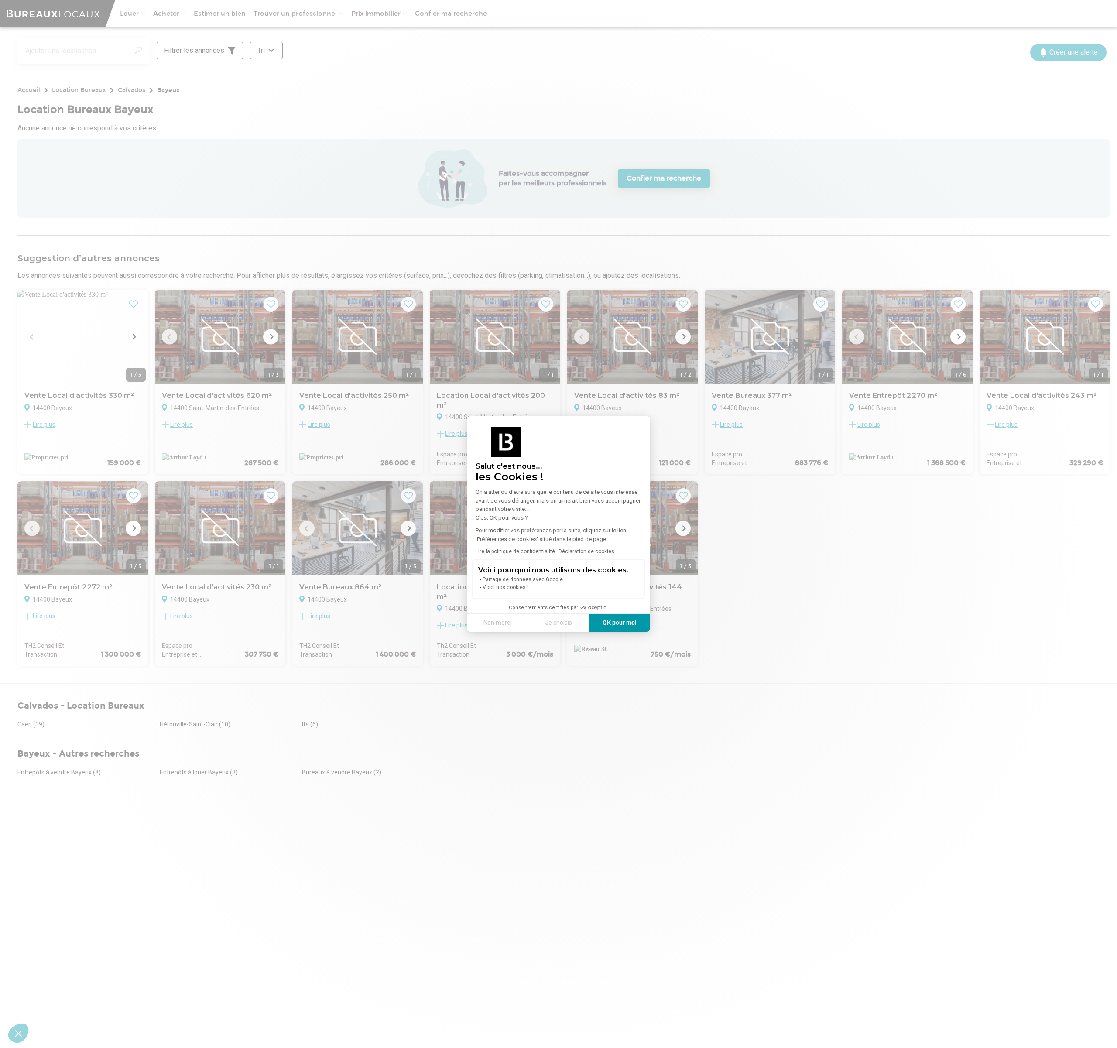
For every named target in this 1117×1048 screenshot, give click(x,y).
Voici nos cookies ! (505, 587)
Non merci (497, 622)
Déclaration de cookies (586, 551)
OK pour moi (620, 622)
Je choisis (558, 622)
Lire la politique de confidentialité (515, 551)
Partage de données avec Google (523, 579)
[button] (18, 1033)
